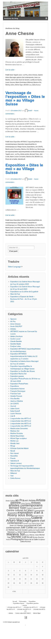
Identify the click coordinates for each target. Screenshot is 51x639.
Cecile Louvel (15, 339)
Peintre (8, 539)
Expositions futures (17, 389)
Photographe (17, 539)
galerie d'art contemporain (25, 77)
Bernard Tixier (34, 154)
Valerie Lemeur (16, 463)
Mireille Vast (14, 443)
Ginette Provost (16, 396)
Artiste (32, 500)
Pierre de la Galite (11, 159)
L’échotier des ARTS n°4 (24, 609)
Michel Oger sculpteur (18, 438)
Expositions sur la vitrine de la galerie (24, 291)
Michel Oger (19, 85)
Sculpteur (41, 539)
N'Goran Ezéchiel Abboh (19, 448)
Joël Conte (14, 80)
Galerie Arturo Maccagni (24, 519)
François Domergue (17, 391)
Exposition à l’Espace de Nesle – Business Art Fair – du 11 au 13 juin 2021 (23, 299)
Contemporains (39, 510)
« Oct (14, 591)
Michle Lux (33, 149)
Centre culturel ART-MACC (23, 613)
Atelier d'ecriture (16, 336)
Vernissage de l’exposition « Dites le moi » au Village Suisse (25, 98)
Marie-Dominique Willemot (24, 82)
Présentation (22, 601)
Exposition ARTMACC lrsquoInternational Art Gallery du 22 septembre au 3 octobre (23, 356)
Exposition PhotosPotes (19, 384)
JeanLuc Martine (16, 401)
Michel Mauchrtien (17, 436)
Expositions (31, 147)
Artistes (22, 230)
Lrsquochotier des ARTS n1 (20, 418)
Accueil (15, 601)
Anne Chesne (32, 75)
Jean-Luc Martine (16, 525)
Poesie (12, 458)
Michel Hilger (37, 613)
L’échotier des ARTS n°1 (14, 607)
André (30, 110)
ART (26, 500)
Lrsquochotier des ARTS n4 (20, 426)
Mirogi (12, 446)
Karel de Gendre (24, 80)
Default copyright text (13, 622)
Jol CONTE (39, 147)
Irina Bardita (14, 398)
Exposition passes (17, 376)
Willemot (13, 473)
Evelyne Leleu (15, 346)
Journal (13, 406)
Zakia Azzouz (36, 85)
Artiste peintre (24, 154)
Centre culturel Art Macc (20, 510)
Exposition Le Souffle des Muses (22, 371)
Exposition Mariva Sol (18, 374)
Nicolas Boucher (38, 537)
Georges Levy (27, 523)
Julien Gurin (14, 408)
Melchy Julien (9, 85)
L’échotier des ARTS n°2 (30, 607)
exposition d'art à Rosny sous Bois (25, 514)
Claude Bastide (16, 341)
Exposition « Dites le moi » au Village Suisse (24, 169)
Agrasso (13, 319)
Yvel (11, 476)
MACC (20, 532)
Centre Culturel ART (34, 508)
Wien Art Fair (15, 294)
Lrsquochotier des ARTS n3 (20, 423)
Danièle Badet (15, 344)
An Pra (12, 321)
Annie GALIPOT (16, 326)
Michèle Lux (27, 85)
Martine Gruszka (16, 433)
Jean (42, 523)
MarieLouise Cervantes (13, 149)
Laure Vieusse (10, 82)
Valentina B (21, 159)
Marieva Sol (37, 82)
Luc (16, 532)
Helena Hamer (36, 523)
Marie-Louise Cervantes (18, 156)
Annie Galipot (10, 501)
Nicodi (12, 451)
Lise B (12, 416)
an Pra (25, 75)
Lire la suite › (10, 70)
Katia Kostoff (15, 411)
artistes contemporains (33, 230)
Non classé (41, 227)
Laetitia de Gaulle (36, 80)
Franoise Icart (15, 394)
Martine (27, 535)
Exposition (12, 513)
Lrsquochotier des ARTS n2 (20, 421)
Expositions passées (33, 603)
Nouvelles (14, 456)
